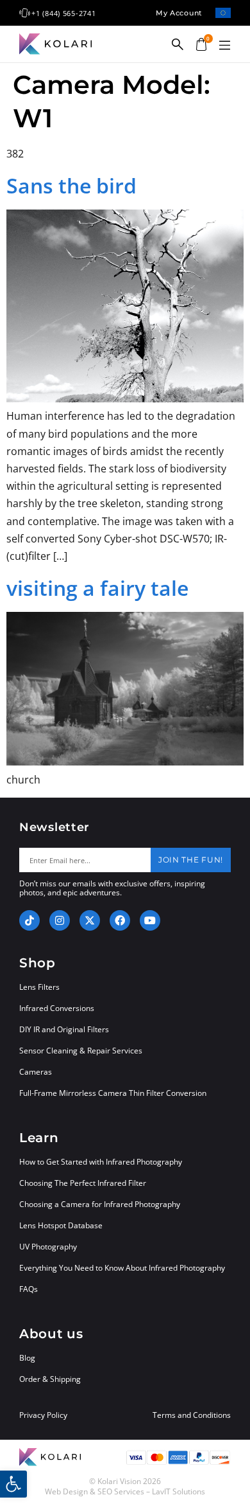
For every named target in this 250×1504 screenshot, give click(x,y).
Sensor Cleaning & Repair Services (80, 1050)
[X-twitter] (89, 920)
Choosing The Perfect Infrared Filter (82, 1182)
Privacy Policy (43, 1415)
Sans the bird (71, 185)
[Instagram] (59, 920)
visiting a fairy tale (97, 588)
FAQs (28, 1289)
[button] (224, 45)
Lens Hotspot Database (61, 1225)
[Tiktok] (29, 920)
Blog (27, 1357)
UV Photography (48, 1246)
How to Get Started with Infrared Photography (100, 1161)
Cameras (35, 1071)
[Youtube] (150, 920)
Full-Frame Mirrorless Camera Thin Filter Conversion (112, 1093)
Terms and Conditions (192, 1415)
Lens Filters (39, 986)
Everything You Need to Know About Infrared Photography (122, 1267)
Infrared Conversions (56, 1008)
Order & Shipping (50, 1379)
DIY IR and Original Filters (64, 1029)
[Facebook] (120, 920)
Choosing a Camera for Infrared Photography (99, 1204)
